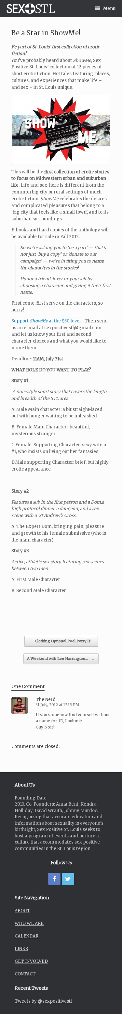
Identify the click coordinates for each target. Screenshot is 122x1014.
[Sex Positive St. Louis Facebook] (54, 879)
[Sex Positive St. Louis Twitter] (68, 879)
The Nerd (46, 699)
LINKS (21, 948)
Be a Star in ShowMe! (45, 33)
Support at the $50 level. (46, 321)
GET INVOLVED (31, 961)
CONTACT (25, 974)
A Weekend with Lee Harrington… (61, 658)
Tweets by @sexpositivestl (43, 1001)
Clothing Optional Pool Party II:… (61, 641)
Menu (109, 8)
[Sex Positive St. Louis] (31, 8)
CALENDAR (27, 936)
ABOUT (22, 911)
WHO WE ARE (29, 923)
